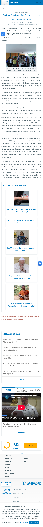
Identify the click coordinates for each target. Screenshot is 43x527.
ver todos (21, 433)
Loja (25, 461)
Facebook (23, 483)
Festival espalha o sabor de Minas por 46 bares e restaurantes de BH (20, 364)
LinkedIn (40, 483)
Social (7, 477)
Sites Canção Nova (40, 2)
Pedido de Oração (18, 493)
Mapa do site (16, 497)
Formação (8, 458)
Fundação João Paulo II (19, 489)
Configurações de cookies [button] (10, 522)
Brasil (10, 8)
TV (25, 455)
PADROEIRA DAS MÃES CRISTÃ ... (22, 390)
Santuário (8, 471)
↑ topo (21, 453)
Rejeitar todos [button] (24, 522)
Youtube (32, 483)
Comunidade (9, 474)
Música (7, 464)
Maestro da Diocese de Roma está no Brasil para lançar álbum (20, 356)
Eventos (8, 455)
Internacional (16, 501)
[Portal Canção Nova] (5, 2)
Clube (7, 467)
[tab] (8, 389)
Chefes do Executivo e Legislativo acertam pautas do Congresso (21, 372)
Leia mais (34, 518)
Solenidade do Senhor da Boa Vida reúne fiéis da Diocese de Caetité (20, 341)
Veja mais (21, 380)
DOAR (6, 484)
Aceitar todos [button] (34, 522)
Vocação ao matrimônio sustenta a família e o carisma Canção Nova (19, 349)
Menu (37, 2)
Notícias (4, 8)
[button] (3, 34)
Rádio (26, 458)
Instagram (36, 483)
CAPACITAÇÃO (35, 390)
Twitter (28, 483)
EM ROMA (8, 390)
